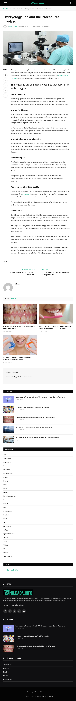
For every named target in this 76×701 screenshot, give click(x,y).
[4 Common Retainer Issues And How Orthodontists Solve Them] (20, 345)
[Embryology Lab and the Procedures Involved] (38, 48)
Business (6, 466)
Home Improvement (9, 496)
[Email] (5, 95)
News (5, 519)
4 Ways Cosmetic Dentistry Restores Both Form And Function (19, 327)
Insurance (6, 500)
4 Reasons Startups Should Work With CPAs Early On (32, 407)
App (4, 454)
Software (6, 530)
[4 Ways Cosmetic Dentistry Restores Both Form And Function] (20, 314)
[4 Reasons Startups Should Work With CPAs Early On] (8, 409)
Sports (5, 537)
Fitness (5, 481)
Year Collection (8, 556)
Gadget (5, 488)
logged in (17, 377)
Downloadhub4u (12, 570)
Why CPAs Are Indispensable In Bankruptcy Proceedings (34, 427)
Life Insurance (7, 511)
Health (5, 492)
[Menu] (5, 3)
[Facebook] (5, 75)
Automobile (7, 458)
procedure (25, 194)
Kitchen (5, 503)
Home (26, 696)
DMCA (32, 696)
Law (4, 507)
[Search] (71, 3)
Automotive (7, 462)
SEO (4, 522)
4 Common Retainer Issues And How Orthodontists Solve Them (16, 359)
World (5, 549)
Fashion (5, 477)
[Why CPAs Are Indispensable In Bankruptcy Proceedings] (8, 429)
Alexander (13, 26)
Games (5, 552)
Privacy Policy (40, 696)
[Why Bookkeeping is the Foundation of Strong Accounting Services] (8, 439)
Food (5, 485)
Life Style (6, 515)
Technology (7, 664)
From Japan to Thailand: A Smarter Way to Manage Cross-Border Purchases (40, 397)
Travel (5, 541)
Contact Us (50, 696)
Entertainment (8, 473)
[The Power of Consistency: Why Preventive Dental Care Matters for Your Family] (56, 314)
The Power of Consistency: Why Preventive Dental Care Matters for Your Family (55, 327)
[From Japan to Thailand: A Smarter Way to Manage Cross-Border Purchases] (8, 399)
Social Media (7, 526)
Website (6, 545)
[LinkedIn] (5, 85)
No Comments (36, 26)
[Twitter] (5, 80)
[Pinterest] (5, 90)
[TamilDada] (38, 3)
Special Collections (9, 534)
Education (6, 470)
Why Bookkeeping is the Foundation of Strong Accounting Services (37, 437)
